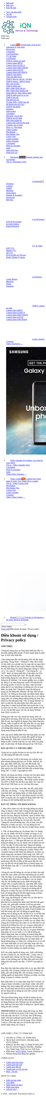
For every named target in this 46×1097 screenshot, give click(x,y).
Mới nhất (9, 3)
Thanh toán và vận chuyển (17, 1069)
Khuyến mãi (11, 8)
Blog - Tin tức (12, 1071)
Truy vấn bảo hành (13, 12)
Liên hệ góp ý (11, 1089)
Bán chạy (10, 5)
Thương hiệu (11, 17)
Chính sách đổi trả (13, 1067)
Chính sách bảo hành (14, 1062)
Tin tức (9, 14)
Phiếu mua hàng (12, 1087)
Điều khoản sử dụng (14, 1085)
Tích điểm (10, 1082)
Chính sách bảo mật (14, 1065)
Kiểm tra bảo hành (13, 1080)
